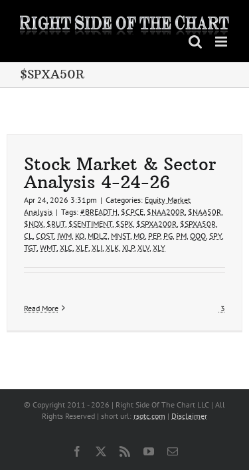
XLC (66, 248)
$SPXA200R (156, 224)
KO (79, 236)
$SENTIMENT (90, 224)
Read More (41, 308)
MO (139, 236)
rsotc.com (149, 416)
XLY (159, 248)
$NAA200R (166, 212)
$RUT (55, 224)
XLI (97, 248)
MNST (120, 236)
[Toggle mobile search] (195, 42)
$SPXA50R (198, 224)
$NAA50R (204, 212)
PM (181, 236)
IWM (64, 236)
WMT (48, 248)
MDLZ (98, 236)
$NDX (33, 224)
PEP (154, 236)
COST (45, 236)
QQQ (198, 236)
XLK (112, 248)
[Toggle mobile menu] (222, 42)
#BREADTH (99, 212)
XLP (128, 248)
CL (28, 236)
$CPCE (132, 212)
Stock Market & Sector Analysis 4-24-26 (120, 173)
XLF (82, 248)
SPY (215, 236)
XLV (143, 248)
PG (168, 236)
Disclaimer (189, 416)
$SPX (124, 224)
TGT (30, 248)
